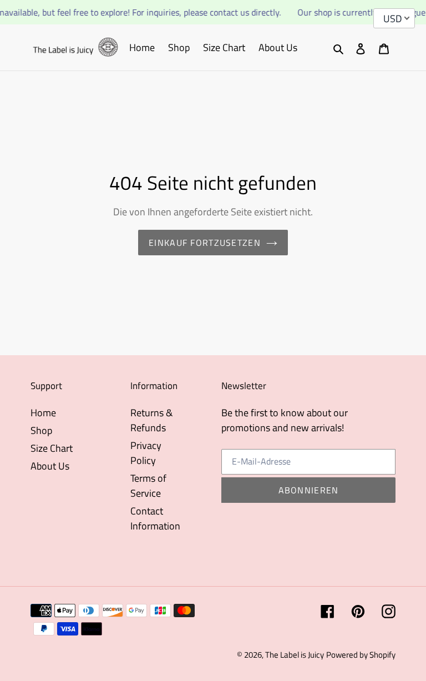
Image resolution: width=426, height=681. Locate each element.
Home (43, 412)
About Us (50, 465)
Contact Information (155, 518)
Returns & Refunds (151, 420)
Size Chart (52, 448)
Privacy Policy (145, 453)
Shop (41, 430)
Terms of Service (148, 486)
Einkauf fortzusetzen (205, 242)
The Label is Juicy (294, 654)
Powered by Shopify (360, 654)
